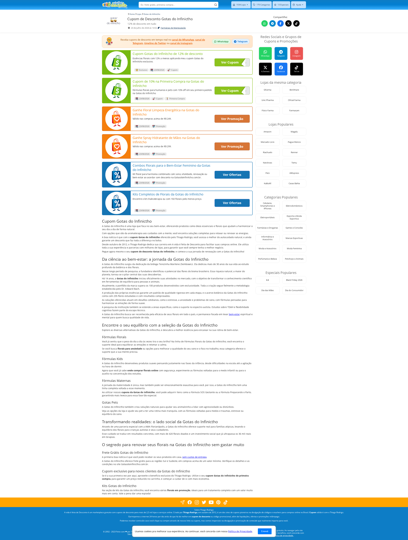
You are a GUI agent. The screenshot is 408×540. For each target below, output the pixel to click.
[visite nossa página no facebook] (183, 502)
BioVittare (294, 89)
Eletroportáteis (267, 217)
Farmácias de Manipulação (173, 28)
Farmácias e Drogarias (267, 227)
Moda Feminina (294, 248)
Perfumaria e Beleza (267, 259)
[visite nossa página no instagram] (197, 502)
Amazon (267, 131)
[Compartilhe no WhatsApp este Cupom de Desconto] (264, 23)
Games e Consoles (294, 227)
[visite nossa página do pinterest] (218, 502)
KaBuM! (267, 183)
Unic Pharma (268, 100)
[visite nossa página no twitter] (204, 502)
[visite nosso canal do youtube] (211, 502)
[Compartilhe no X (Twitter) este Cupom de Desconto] (288, 23)
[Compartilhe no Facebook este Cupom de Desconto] (280, 23)
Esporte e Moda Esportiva (294, 217)
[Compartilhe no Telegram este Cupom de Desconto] (272, 23)
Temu (294, 162)
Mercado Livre (267, 142)
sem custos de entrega (194, 457)
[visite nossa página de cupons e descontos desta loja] (116, 62)
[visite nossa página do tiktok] (226, 502)
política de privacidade (283, 535)
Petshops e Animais (294, 259)
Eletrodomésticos (294, 206)
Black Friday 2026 (294, 280)
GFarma (267, 89)
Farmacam (294, 110)
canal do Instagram (181, 43)
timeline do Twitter (155, 43)
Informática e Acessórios (267, 238)
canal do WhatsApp (183, 39)
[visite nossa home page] (114, 5)
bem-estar (234, 314)
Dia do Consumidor (294, 290)
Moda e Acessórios (267, 248)
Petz (268, 173)
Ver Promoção (232, 119)
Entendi (264, 531)
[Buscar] (215, 4)
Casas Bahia (294, 183)
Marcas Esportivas (294, 238)
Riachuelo (267, 152)
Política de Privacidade (240, 531)
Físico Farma (267, 110)
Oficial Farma (294, 100)
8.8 (267, 280)
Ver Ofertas (232, 175)
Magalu (294, 131)
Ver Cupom (230, 62)
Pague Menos (294, 142)
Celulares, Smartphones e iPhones (267, 206)
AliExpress (294, 173)
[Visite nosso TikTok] (296, 23)
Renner (294, 152)
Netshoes (267, 162)
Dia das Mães (267, 290)
